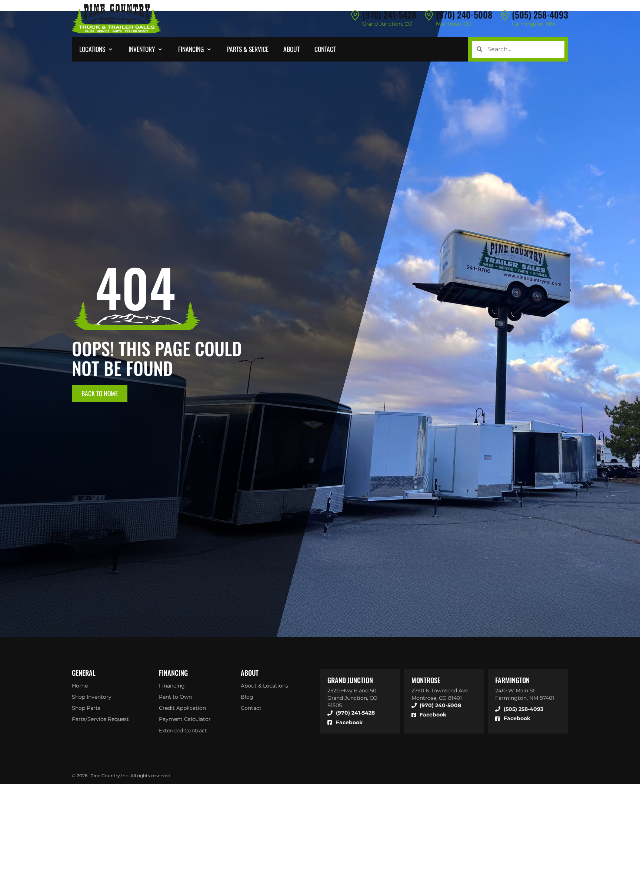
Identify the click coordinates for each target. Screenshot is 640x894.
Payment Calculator (185, 719)
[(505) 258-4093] (505, 15)
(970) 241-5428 (389, 14)
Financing (172, 685)
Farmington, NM (533, 24)
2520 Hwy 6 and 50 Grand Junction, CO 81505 (352, 698)
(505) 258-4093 (540, 14)
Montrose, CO (453, 24)
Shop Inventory (91, 696)
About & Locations (264, 685)
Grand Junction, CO (387, 24)
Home (80, 685)
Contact (251, 708)
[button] (96, 49)
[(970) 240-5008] (429, 15)
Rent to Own (175, 696)
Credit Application (182, 708)
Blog (247, 696)
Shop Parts (86, 708)
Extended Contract (183, 730)
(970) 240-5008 (464, 14)
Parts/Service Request (100, 719)
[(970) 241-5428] (355, 15)
